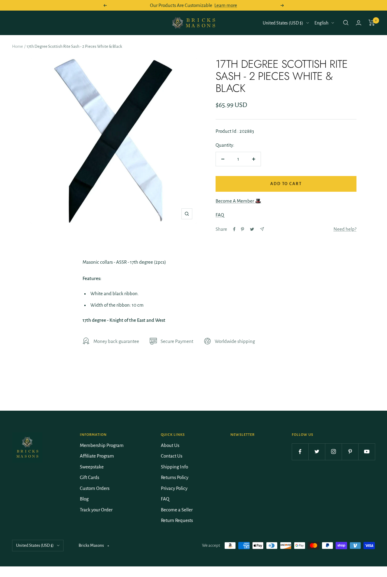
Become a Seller (177, 509)
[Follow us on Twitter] (316, 451)
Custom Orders (94, 488)
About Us (170, 445)
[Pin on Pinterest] (242, 229)
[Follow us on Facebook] (300, 451)
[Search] (346, 22)
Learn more (225, 5)
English (321, 23)
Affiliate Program (97, 455)
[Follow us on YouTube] (366, 451)
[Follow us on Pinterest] (350, 451)
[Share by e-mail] (262, 229)
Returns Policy (174, 477)
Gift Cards (89, 477)
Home (17, 46)
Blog (84, 498)
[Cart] (372, 23)
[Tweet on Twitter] (252, 229)
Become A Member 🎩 (238, 201)
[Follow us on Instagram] (333, 451)
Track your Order (96, 509)
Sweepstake (92, 466)
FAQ (220, 214)
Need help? (344, 229)
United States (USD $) (283, 23)
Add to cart (286, 183)
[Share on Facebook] (234, 229)
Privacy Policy (174, 488)
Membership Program (102, 445)
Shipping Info (174, 466)
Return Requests (177, 520)
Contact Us (171, 455)
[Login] (358, 22)
